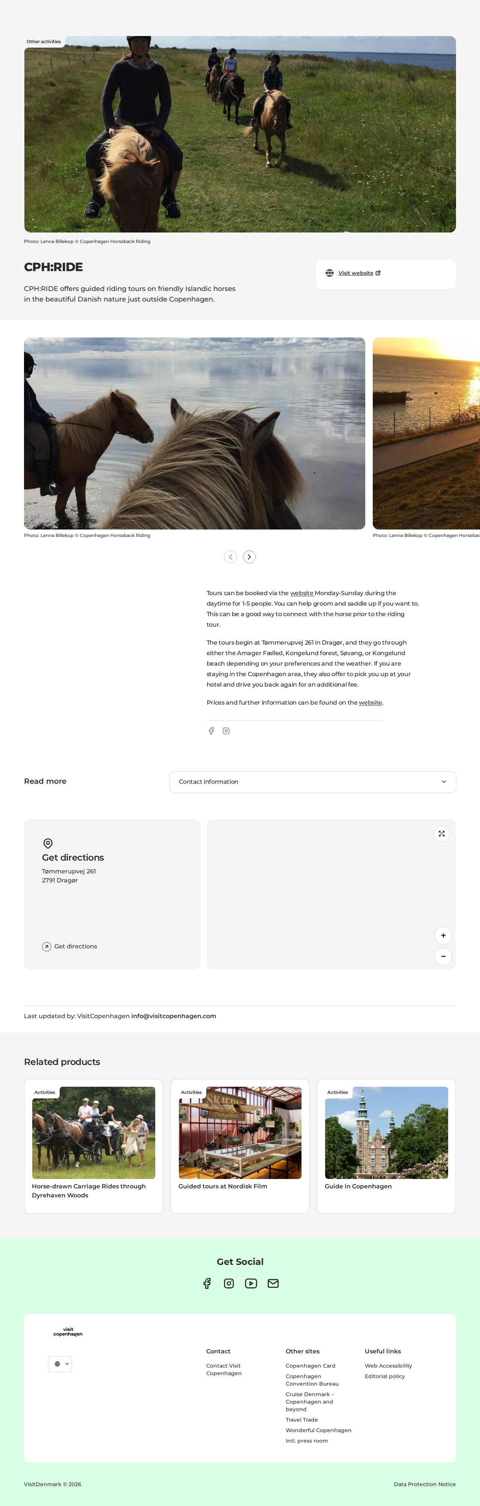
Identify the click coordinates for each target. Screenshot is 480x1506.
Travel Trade (302, 1419)
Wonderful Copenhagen (319, 1430)
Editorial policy (385, 1376)
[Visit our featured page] (251, 1283)
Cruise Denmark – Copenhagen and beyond (310, 1402)
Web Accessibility (388, 1365)
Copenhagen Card (311, 1365)
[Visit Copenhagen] (68, 1332)
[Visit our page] (229, 1283)
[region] (331, 894)
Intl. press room (307, 1440)
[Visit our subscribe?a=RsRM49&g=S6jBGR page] (273, 1283)
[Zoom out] (443, 957)
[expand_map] (442, 833)
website (302, 593)
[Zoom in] (443, 936)
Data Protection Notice (425, 1484)
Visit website (356, 273)
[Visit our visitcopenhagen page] (206, 1283)
